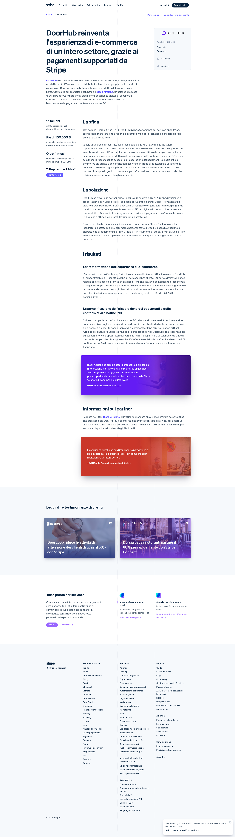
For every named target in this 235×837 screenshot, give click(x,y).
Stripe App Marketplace (131, 765)
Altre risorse (162, 709)
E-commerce (126, 683)
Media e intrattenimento (131, 736)
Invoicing (87, 717)
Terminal (87, 759)
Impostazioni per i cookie (168, 705)
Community (161, 679)
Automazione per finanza (131, 690)
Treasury (87, 763)
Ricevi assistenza (164, 746)
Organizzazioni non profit (131, 740)
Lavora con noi (163, 723)
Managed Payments (92, 728)
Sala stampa (162, 727)
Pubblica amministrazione (132, 747)
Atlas (85, 671)
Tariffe (119, 5)
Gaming (123, 725)
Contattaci (179, 5)
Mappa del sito (163, 701)
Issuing (86, 721)
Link (85, 725)
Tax (84, 755)
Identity (86, 713)
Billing (85, 679)
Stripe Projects (127, 806)
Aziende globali (127, 694)
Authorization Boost (92, 675)
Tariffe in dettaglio (129, 617)
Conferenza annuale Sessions (170, 683)
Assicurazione (126, 732)
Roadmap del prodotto (167, 720)
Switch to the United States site (181, 830)
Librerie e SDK (126, 802)
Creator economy (128, 721)
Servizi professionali (129, 744)
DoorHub (51, 80)
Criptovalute (89, 698)
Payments (88, 736)
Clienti (49, 14)
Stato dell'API (126, 795)
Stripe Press (162, 731)
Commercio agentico (130, 675)
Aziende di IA (126, 717)
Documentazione (128, 784)
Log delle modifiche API (131, 799)
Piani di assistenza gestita (168, 750)
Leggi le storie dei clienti (176, 14)
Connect (87, 694)
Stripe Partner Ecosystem (132, 769)
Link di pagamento (91, 732)
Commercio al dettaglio (131, 751)
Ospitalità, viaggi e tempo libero (135, 728)
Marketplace (126, 702)
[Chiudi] (230, 822)
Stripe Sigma (89, 751)
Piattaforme (125, 709)
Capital (86, 683)
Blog (158, 675)
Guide (159, 667)
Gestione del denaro (129, 706)
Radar (85, 744)
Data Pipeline (89, 702)
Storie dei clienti (164, 671)
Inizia (51, 624)
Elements (87, 706)
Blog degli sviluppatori (130, 810)
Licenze (160, 697)
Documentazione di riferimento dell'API (172, 616)
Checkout (87, 686)
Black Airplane (104, 91)
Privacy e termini (164, 686)
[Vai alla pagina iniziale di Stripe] (49, 663)
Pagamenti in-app (128, 698)
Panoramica (153, 14)
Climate (86, 690)
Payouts (87, 740)
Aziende (123, 667)
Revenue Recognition (93, 747)
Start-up (124, 671)
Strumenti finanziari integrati (133, 686)
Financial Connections (93, 709)
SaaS (122, 713)
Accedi (163, 5)
